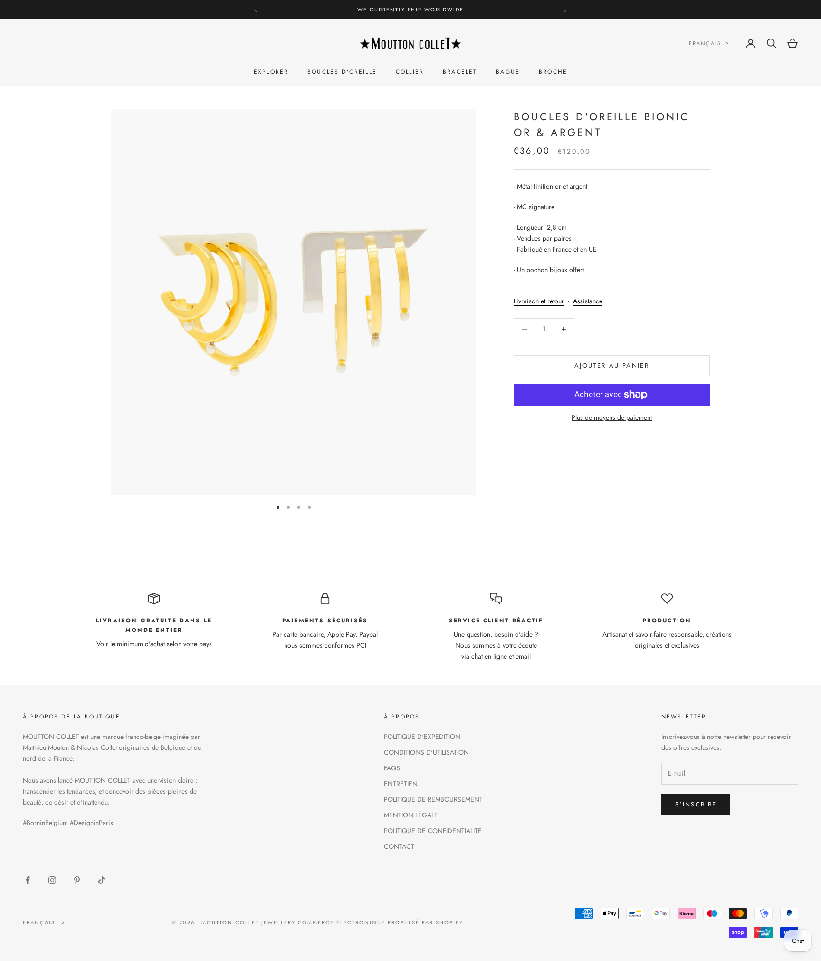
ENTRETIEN (401, 783)
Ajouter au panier (611, 365)
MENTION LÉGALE (411, 815)
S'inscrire (695, 804)
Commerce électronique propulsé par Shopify (380, 922)
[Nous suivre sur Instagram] (52, 880)
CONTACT (399, 846)
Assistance (587, 301)
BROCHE (553, 72)
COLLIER (410, 72)
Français (705, 43)
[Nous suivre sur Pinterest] (77, 880)
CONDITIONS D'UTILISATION (426, 752)
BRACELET (460, 72)
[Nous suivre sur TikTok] (101, 880)
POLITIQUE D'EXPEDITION (422, 736)
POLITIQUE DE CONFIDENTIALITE (433, 830)
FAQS (392, 768)
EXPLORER (271, 72)
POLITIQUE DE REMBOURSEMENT (433, 799)
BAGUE (508, 72)
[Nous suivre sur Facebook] (27, 880)
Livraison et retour (539, 301)
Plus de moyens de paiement (612, 417)
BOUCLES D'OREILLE (342, 72)
